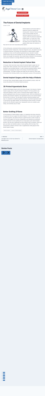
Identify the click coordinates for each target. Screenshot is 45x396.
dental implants (7, 130)
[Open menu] (22, 9)
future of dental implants (16, 130)
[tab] (4, 372)
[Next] (8, 153)
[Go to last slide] (3, 153)
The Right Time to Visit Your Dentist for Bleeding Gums (10, 138)
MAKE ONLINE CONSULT (22, 15)
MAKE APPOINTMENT (22, 12)
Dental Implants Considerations (36, 137)
